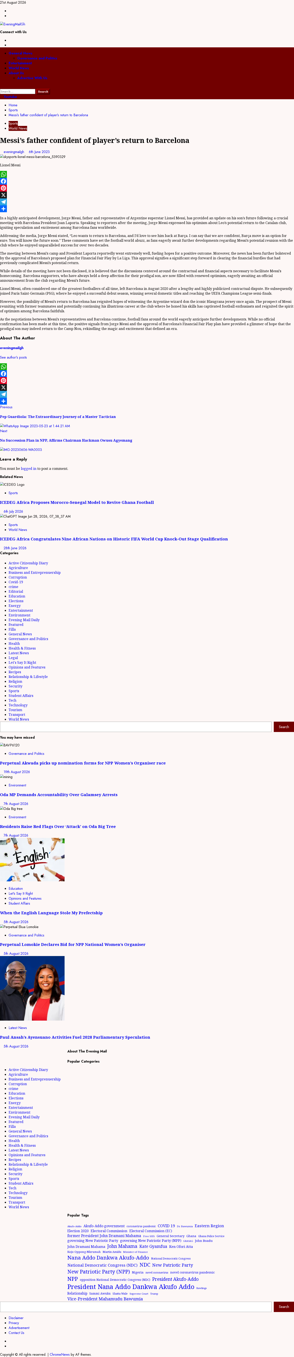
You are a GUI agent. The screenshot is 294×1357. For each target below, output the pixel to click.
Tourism (15, 709)
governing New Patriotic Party (92, 1240)
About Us (16, 73)
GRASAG (188, 1240)
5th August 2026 (16, 921)
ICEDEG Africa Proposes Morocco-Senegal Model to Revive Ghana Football (77, 502)
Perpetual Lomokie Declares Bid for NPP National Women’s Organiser (72, 944)
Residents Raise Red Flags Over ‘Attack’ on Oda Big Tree (58, 826)
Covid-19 (16, 582)
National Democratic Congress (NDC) (102, 1265)
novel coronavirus (156, 1272)
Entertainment (20, 63)
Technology (18, 705)
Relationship (77, 1293)
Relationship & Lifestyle (28, 676)
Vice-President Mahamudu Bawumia (105, 1299)
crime (13, 586)
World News (19, 68)
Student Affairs (21, 695)
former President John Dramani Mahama (104, 1235)
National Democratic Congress (171, 1258)
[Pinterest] (147, 188)
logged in (28, 468)
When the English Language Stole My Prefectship (51, 912)
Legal (13, 657)
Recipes (15, 672)
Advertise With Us (32, 78)
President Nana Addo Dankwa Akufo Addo (130, 1286)
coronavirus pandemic (141, 1226)
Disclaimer (16, 1317)
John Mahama (122, 1246)
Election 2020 (78, 1231)
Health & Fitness (22, 648)
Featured (16, 624)
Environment (19, 615)
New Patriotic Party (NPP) (98, 1271)
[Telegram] (147, 201)
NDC (144, 1264)
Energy (15, 605)
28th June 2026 (15, 548)
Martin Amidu (112, 1252)
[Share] (147, 208)
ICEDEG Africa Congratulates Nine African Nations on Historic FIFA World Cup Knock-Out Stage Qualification (114, 539)
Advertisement (19, 1327)
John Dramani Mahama (86, 1246)
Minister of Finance (135, 1251)
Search (284, 726)
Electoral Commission (109, 1230)
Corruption (18, 577)
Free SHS (149, 1236)
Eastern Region (209, 1225)
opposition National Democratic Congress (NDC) (115, 1280)
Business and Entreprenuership (35, 572)
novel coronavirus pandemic (192, 1272)
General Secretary (170, 1236)
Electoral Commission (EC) (150, 1231)
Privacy (14, 1322)
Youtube (10, 96)
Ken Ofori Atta (181, 1246)
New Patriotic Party (172, 1265)
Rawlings (201, 1288)
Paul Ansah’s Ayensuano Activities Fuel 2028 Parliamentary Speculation (75, 1037)
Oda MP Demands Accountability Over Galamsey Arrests (59, 794)
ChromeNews (60, 1354)
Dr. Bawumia (185, 1226)
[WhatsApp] (147, 174)
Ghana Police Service (211, 1236)
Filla (12, 629)
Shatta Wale (120, 1293)
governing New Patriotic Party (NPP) (150, 1240)
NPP (72, 1278)
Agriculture (18, 567)
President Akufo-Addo (175, 1279)
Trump (154, 1293)
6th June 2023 (39, 151)
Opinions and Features (27, 667)
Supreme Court (139, 1293)
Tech (12, 700)
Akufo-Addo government (104, 1226)
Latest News (19, 653)
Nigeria (138, 1272)
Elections (16, 601)
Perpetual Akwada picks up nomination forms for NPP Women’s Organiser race (83, 763)
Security (15, 686)
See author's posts (13, 357)
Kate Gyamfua (153, 1246)
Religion (15, 681)
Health (14, 643)
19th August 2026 (17, 771)
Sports (13, 123)
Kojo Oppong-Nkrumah (84, 1252)
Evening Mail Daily (24, 619)
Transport (17, 714)
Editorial (16, 591)
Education (17, 596)
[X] (147, 195)
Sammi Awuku (100, 1293)
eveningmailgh (14, 151)
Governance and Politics (37, 58)
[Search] (1, 86)
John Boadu (204, 1240)
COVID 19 (166, 1225)
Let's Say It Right (22, 662)
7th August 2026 (16, 803)
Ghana (191, 1236)
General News (20, 53)
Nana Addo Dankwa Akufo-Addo (108, 1257)
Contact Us (16, 1332)
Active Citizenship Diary (28, 563)
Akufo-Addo (74, 1226)
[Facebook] (147, 181)
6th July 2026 (13, 511)
